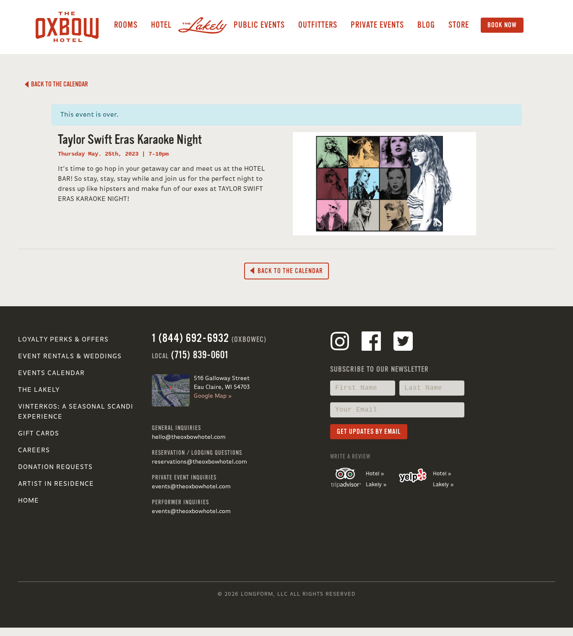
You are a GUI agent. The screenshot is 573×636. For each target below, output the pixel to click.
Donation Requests (55, 467)
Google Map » (213, 396)
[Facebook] (371, 342)
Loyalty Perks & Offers (63, 339)
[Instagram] (339, 342)
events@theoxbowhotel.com (191, 487)
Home (28, 501)
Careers (34, 450)
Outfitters (317, 25)
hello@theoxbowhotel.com (189, 437)
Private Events (377, 25)
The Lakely (39, 390)
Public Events (259, 25)
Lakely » (376, 484)
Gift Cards (38, 433)
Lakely (202, 25)
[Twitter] (403, 342)
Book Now (502, 25)
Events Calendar (51, 373)
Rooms (126, 25)
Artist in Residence (56, 484)
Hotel (161, 25)
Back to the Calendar (58, 84)
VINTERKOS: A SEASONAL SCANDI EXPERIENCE (75, 412)
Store (458, 25)
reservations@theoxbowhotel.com (199, 462)
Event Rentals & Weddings (70, 356)
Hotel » (375, 474)
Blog (426, 25)
